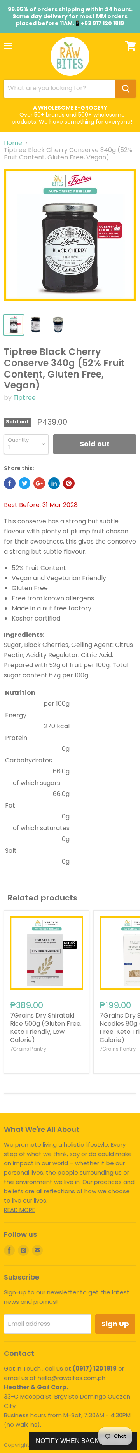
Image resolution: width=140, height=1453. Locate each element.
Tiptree (24, 397)
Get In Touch (23, 1368)
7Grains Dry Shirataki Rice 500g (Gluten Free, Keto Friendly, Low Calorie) (46, 1027)
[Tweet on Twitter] (24, 483)
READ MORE (19, 1210)
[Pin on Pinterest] (69, 483)
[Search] (126, 89)
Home (13, 143)
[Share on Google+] (39, 483)
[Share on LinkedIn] (54, 483)
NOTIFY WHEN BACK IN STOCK (83, 1440)
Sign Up (115, 1324)
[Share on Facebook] (10, 483)
